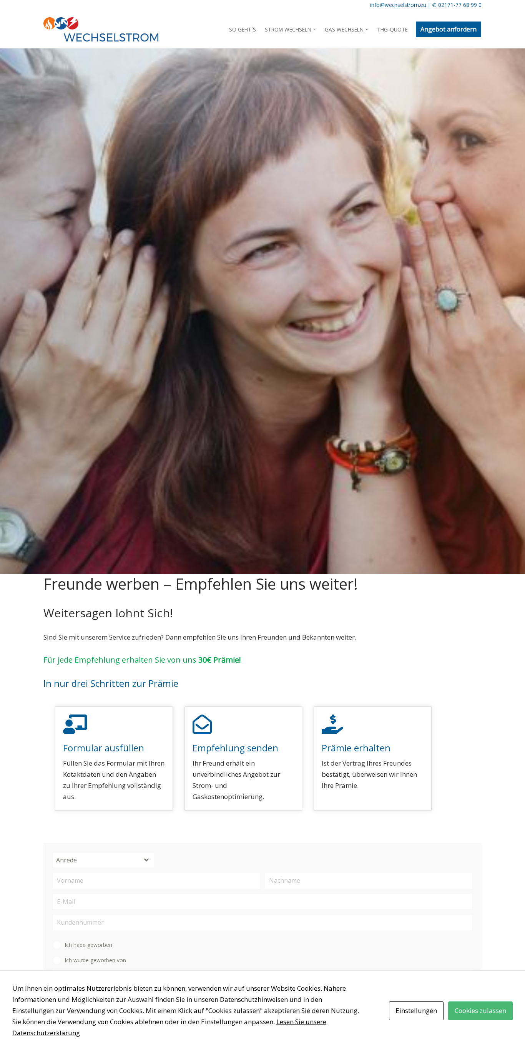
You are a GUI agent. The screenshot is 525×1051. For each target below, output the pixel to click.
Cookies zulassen (480, 1010)
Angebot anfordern (448, 29)
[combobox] (103, 860)
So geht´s (242, 29)
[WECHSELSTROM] (100, 29)
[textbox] (96, 860)
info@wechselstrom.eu (398, 4)
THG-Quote (392, 29)
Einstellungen (416, 1010)
